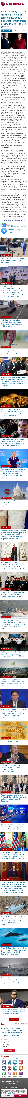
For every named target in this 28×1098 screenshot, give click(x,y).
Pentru (5, 1039)
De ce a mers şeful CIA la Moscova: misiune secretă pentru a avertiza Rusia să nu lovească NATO (13, 1012)
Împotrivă (6, 1042)
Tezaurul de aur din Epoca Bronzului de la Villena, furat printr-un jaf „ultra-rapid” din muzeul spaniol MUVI (11, 412)
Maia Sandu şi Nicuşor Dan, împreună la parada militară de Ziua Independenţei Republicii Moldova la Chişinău (12, 323)
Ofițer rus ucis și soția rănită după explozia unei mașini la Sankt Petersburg (13, 260)
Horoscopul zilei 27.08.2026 (11, 741)
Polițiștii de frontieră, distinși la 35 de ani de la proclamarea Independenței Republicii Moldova (13, 654)
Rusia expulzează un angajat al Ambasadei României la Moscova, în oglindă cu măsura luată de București (13, 798)
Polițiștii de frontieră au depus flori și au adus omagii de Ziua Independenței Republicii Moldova (13, 594)
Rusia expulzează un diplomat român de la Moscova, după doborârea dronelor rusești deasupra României (12, 768)
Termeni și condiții (11, 1093)
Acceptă (20, 1095)
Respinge (7, 1095)
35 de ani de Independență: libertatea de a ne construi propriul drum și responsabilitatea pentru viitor (13, 683)
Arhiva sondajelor (21, 1024)
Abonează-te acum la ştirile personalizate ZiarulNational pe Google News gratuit (16, 225)
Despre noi (4, 1087)
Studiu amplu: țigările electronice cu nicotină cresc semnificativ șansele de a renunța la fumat (13, 352)
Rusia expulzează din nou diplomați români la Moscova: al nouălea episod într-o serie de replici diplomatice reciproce (13, 504)
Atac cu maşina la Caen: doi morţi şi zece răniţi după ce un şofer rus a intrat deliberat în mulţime (13, 827)
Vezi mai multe (14, 1019)
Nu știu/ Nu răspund (6, 1045)
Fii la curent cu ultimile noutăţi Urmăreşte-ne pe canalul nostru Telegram (15, 231)
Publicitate (13, 1087)
